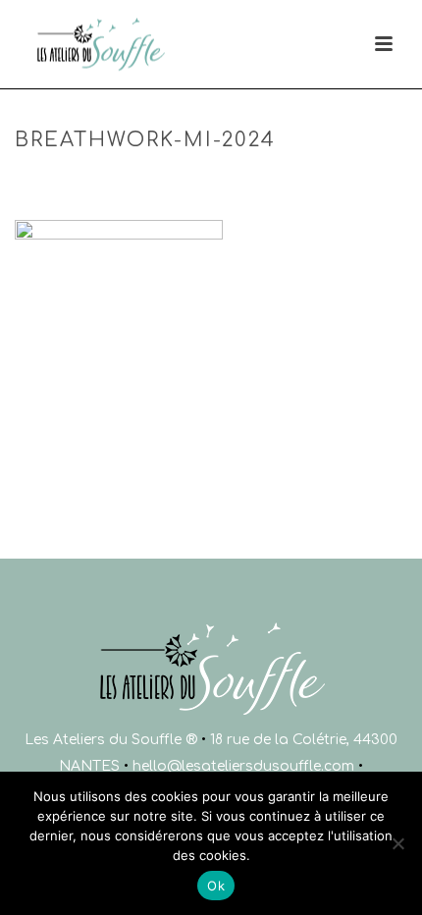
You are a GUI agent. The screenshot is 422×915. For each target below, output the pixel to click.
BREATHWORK (162, 182)
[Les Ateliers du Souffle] (28, 44)
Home (87, 182)
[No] (397, 843)
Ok (216, 885)
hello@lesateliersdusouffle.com (243, 766)
